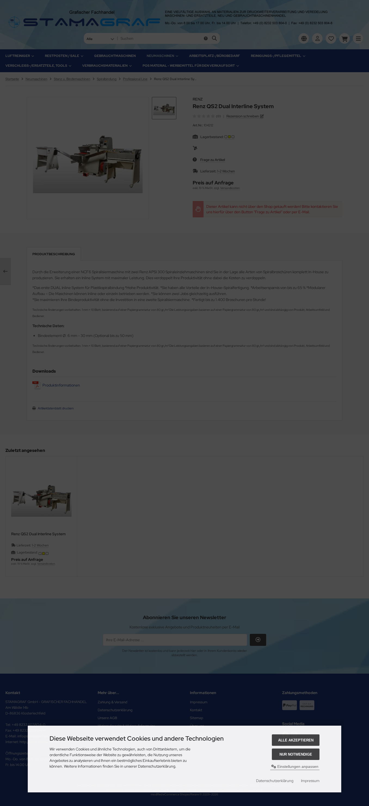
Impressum (310, 780)
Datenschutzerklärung (274, 780)
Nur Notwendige (295, 754)
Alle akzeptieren (295, 740)
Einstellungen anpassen (297, 766)
